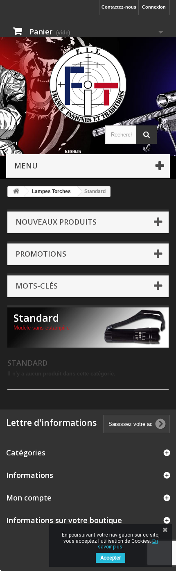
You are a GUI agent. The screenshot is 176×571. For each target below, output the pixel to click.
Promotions (41, 254)
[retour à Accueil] (16, 192)
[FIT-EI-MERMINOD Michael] (88, 84)
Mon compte (29, 498)
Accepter (110, 558)
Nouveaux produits (56, 222)
